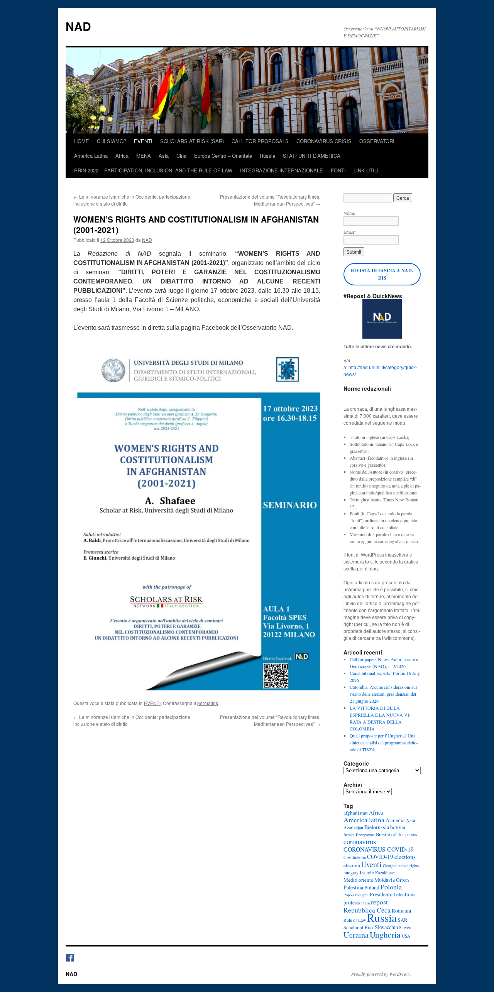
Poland (371, 887)
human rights (408, 865)
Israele (367, 872)
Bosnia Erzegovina (359, 834)
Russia (267, 155)
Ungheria (385, 934)
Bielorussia (376, 827)
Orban (402, 879)
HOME (81, 141)
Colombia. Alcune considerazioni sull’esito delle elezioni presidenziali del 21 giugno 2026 (384, 694)
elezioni (351, 865)
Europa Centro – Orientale (223, 155)
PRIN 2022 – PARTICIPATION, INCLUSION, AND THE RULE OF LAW (153, 170)
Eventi (372, 864)
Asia (164, 155)
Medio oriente (358, 879)
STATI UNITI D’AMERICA (311, 155)
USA (406, 936)
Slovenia (406, 927)
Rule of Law (354, 920)
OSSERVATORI (376, 141)
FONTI (338, 170)
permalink (207, 703)
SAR (402, 920)
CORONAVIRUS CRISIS (324, 141)
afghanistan (355, 812)
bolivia (397, 827)
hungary (351, 872)
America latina (363, 819)
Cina (181, 155)
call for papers (404, 834)
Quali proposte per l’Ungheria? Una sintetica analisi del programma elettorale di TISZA (384, 742)
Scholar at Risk (358, 927)
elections (405, 856)
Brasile (383, 834)
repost (379, 901)
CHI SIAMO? (111, 141)
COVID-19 (380, 856)
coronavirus (359, 841)
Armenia (395, 820)
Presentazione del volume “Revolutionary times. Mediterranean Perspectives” (270, 200)
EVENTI (143, 141)
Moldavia (384, 879)
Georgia (389, 865)
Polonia (391, 886)
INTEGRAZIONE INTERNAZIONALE (281, 170)
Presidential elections (392, 894)
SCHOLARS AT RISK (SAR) (192, 141)
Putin (365, 903)
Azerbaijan (353, 827)
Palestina (353, 887)
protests (351, 902)
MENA (143, 155)
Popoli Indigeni (356, 895)
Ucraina (356, 935)
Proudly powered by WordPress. (381, 974)
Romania (401, 910)
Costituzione (354, 857)
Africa (122, 155)
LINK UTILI (366, 170)
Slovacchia (386, 927)
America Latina (91, 155)
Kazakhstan (385, 873)
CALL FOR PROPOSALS (260, 141)
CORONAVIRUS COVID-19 (378, 849)
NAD (78, 26)
